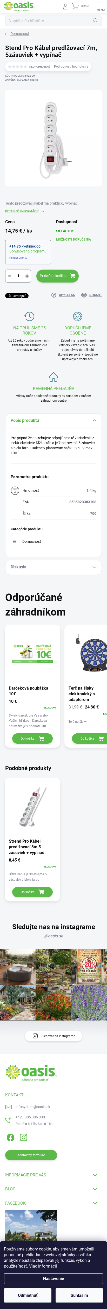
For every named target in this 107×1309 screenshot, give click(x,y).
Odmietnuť (28, 1295)
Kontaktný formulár (31, 1155)
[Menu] (100, 6)
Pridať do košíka (53, 276)
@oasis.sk (53, 936)
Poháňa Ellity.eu (18, 257)
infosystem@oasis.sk (33, 1107)
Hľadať (95, 21)
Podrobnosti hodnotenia (71, 66)
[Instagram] (22, 1136)
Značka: (21, 79)
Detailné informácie (22, 211)
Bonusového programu (27, 251)
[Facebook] (9, 1136)
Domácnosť (31, 541)
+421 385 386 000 (30, 1117)
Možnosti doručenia (73, 239)
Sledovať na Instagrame (58, 1036)
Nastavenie (53, 1278)
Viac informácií (43, 1266)
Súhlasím (79, 1295)
